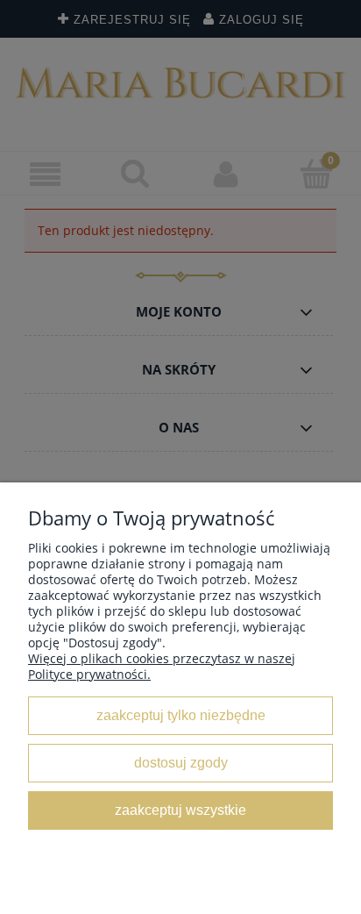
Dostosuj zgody (181, 762)
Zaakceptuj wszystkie (180, 810)
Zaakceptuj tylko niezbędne (180, 715)
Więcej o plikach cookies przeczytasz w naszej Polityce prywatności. (161, 666)
